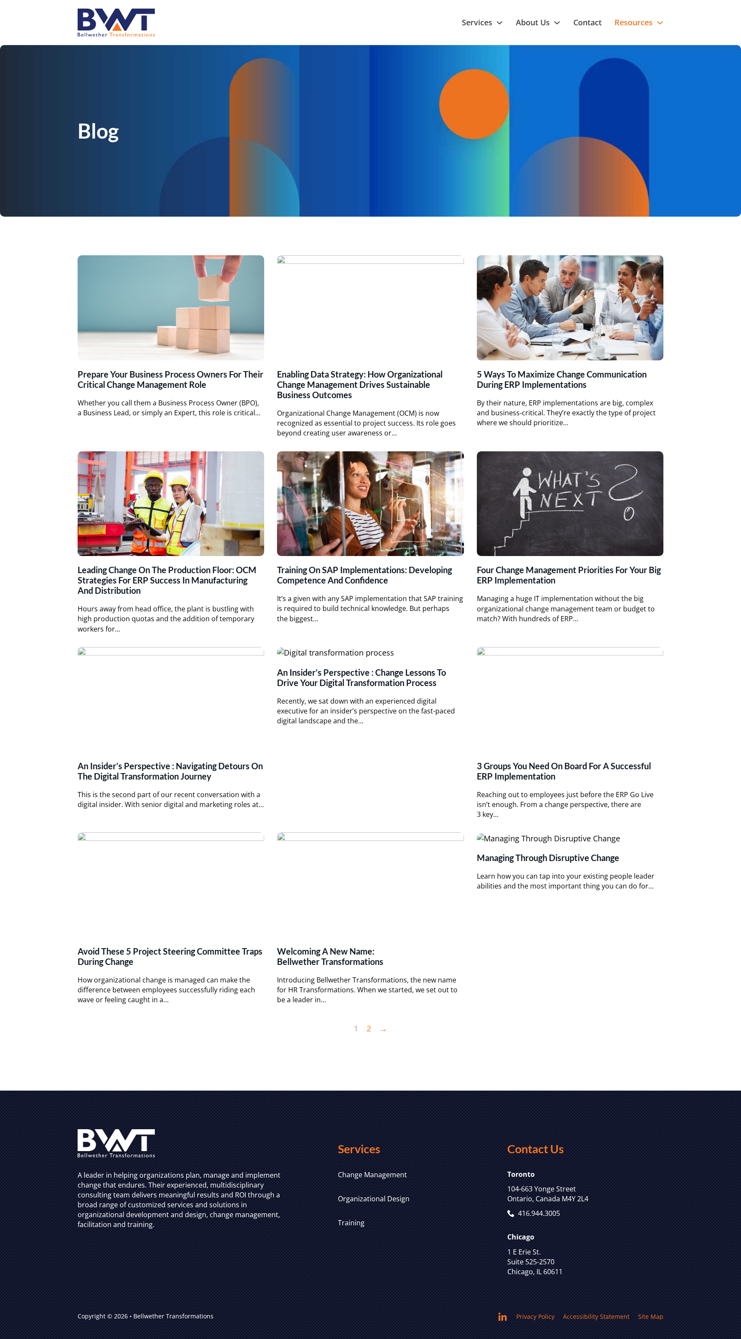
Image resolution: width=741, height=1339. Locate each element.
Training (351, 1222)
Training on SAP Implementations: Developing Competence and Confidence (364, 575)
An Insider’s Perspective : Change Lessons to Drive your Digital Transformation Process (361, 677)
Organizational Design (374, 1198)
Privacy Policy (535, 1316)
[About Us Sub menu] (557, 22)
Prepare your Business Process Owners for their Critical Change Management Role (170, 379)
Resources (633, 22)
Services (477, 22)
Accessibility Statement (596, 1316)
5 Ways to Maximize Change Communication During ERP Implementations (562, 379)
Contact (587, 22)
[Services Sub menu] (499, 22)
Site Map (650, 1316)
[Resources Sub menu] (660, 22)
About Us (533, 22)
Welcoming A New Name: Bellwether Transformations (330, 956)
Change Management (372, 1174)
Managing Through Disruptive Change (548, 857)
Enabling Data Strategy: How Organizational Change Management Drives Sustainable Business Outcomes (360, 384)
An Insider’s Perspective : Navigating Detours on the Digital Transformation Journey (170, 771)
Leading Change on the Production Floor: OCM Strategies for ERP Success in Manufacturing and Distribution (167, 580)
